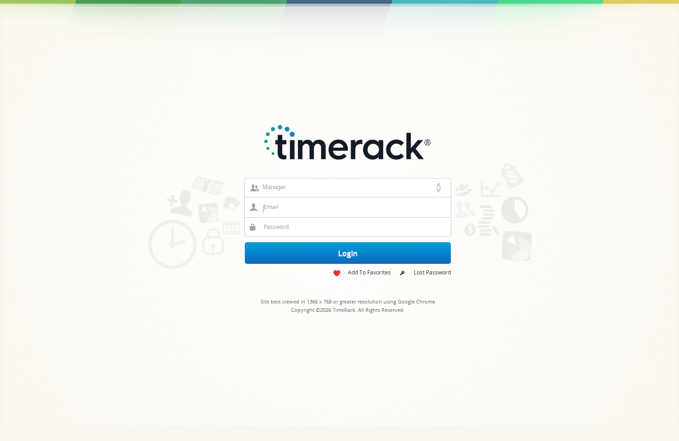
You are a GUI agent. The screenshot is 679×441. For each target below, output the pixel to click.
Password (276, 227)
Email (271, 207)
